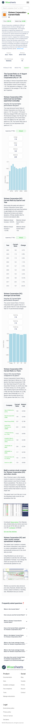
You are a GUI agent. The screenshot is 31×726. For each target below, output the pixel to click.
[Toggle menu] (28, 2)
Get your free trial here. (10, 531)
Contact (23, 692)
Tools (4, 692)
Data (4, 681)
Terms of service (8, 716)
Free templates (7, 688)
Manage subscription (9, 696)
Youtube (23, 681)
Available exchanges (9, 685)
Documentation (7, 677)
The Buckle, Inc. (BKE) (8, 446)
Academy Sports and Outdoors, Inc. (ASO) (9, 440)
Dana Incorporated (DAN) (9, 416)
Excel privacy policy (8, 708)
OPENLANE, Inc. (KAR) (8, 452)
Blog (22, 677)
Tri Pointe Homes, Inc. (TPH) (9, 433)
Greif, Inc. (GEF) (8, 462)
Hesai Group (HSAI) (9, 421)
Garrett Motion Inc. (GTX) (9, 411)
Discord (23, 688)
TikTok (23, 685)
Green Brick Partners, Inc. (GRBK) (8, 427)
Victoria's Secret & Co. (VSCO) (9, 457)
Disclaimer (6, 719)
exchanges (12, 528)
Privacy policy (7, 712)
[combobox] (15, 8)
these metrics (15, 522)
